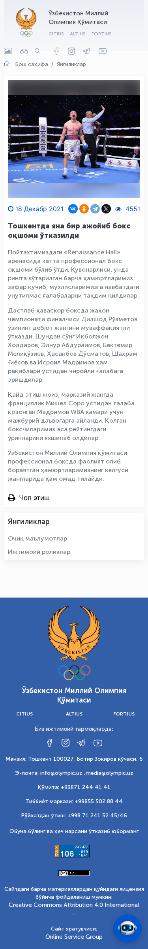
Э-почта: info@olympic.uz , (50, 773)
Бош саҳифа (31, 64)
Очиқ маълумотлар (37, 538)
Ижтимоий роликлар (39, 551)
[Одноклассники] (84, 208)
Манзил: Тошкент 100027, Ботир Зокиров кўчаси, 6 (74, 759)
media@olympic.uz (109, 773)
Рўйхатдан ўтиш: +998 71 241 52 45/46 (74, 815)
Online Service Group (74, 936)
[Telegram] (95, 208)
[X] (106, 208)
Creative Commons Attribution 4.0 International (74, 905)
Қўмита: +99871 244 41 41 (74, 787)
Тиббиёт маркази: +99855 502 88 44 (74, 801)
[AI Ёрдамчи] (127, 928)
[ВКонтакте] (73, 208)
